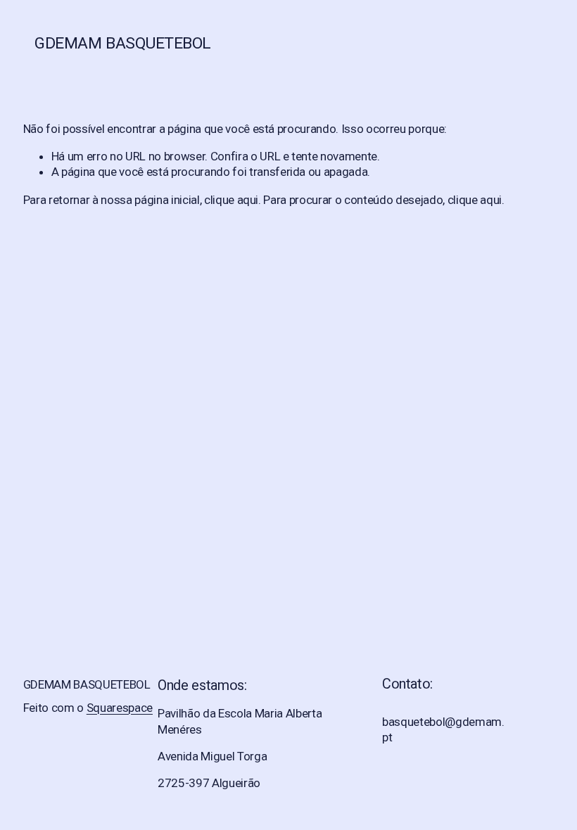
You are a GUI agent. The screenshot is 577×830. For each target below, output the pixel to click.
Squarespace (120, 708)
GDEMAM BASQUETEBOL (122, 43)
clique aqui (231, 200)
